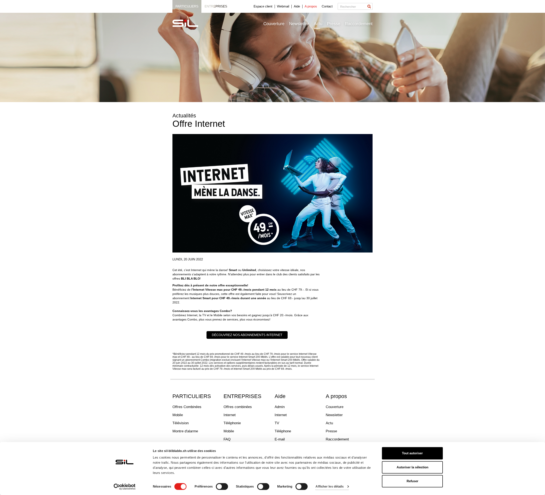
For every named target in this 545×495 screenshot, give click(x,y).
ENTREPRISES (242, 396)
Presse (333, 23)
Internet (230, 415)
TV (277, 423)
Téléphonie (232, 423)
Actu (318, 23)
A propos (311, 6)
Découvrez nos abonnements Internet (247, 335)
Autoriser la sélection (412, 467)
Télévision (180, 423)
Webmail (283, 6)
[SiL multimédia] (190, 23)
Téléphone (283, 431)
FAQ (227, 439)
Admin (280, 407)
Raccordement (359, 23)
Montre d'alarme (185, 431)
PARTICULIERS (191, 396)
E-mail (280, 439)
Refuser (412, 481)
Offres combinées (238, 407)
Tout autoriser (412, 453)
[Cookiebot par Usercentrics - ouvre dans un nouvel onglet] (124, 486)
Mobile (177, 415)
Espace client (263, 6)
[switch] (222, 486)
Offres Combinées (186, 407)
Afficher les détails (330, 486)
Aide (297, 6)
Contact (327, 6)
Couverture (273, 23)
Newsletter (299, 23)
